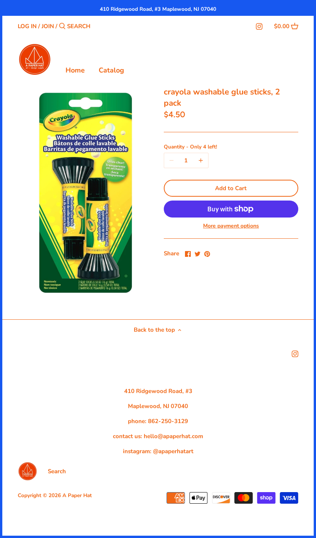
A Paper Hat (77, 495)
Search (57, 471)
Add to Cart (231, 188)
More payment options (231, 226)
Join (48, 26)
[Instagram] (259, 26)
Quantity (190, 147)
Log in (27, 26)
